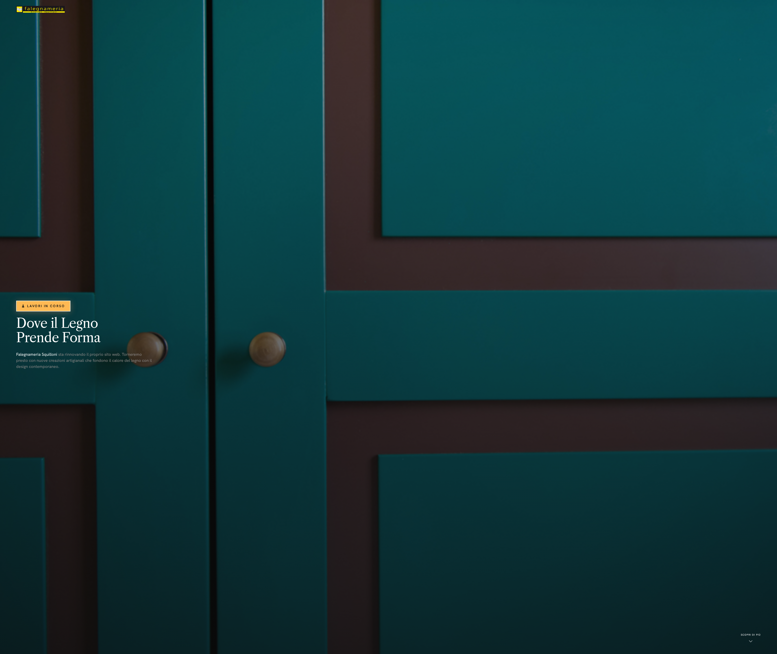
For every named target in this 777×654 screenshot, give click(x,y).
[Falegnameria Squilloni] (40, 9)
